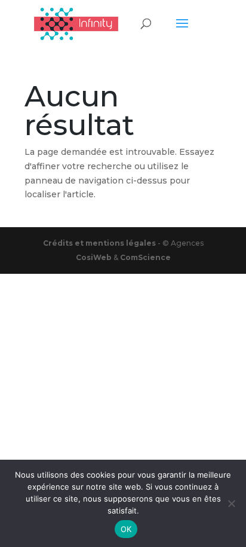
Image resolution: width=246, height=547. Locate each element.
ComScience (145, 257)
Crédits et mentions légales (100, 243)
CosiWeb (94, 257)
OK (126, 529)
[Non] (231, 503)
